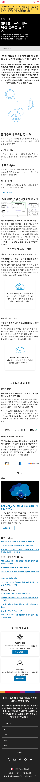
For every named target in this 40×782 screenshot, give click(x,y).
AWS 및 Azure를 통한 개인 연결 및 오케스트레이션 (20, 572)
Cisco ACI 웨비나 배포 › (9, 578)
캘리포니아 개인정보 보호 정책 (13, 776)
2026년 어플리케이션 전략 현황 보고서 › (16, 594)
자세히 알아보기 (24, 11)
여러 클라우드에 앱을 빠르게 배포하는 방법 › (17, 546)
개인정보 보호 (27, 773)
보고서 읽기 (7, 528)
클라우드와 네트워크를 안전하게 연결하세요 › (18, 542)
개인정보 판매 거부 (30, 776)
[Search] (34, 2)
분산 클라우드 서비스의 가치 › (12, 611)
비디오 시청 (7, 193)
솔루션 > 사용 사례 (7, 19)
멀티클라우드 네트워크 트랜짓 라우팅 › (15, 568)
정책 (18, 773)
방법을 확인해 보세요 (14, 714)
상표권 (11, 773)
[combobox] (14, 48)
